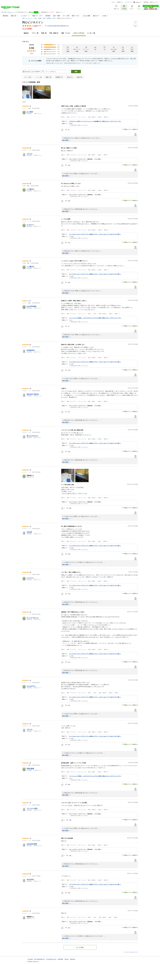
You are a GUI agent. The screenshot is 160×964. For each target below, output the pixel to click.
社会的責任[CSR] (51, 959)
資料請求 (72, 959)
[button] (27, 92)
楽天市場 (146, 2)
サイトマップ (128, 2)
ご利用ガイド (119, 2)
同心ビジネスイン (33, 22)
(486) (78, 33)
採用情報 (60, 959)
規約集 (66, 959)
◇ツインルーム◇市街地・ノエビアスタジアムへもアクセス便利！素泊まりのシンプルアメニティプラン (95, 318)
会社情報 (30, 959)
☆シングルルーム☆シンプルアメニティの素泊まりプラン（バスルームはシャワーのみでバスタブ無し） (95, 234)
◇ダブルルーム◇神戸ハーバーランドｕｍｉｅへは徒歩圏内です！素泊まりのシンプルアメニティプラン (95, 121)
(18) (53, 33)
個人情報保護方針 (39, 959)
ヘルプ (113, 2)
